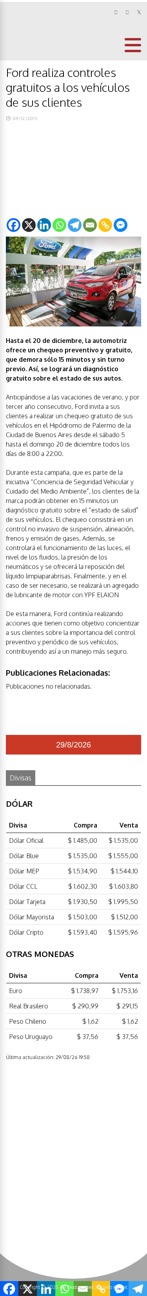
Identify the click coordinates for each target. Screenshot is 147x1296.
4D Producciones (76, 1287)
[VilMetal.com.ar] (32, 54)
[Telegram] (75, 225)
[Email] (90, 225)
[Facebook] (13, 225)
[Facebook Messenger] (120, 225)
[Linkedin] (44, 225)
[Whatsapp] (59, 225)
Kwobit (120, 1287)
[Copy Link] (105, 225)
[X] (29, 225)
